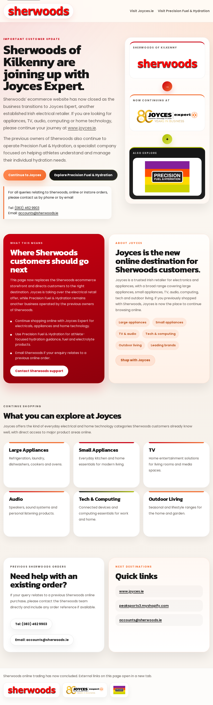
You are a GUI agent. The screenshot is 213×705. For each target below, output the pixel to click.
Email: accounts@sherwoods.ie (42, 640)
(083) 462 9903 (27, 207)
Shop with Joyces (135, 360)
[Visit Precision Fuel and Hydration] (167, 177)
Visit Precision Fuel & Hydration (184, 11)
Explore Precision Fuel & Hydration (83, 175)
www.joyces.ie (82, 128)
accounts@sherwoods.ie (38, 213)
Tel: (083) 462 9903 (31, 624)
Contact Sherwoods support (39, 371)
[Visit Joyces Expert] (167, 116)
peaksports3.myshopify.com (144, 605)
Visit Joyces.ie (142, 11)
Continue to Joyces (24, 175)
